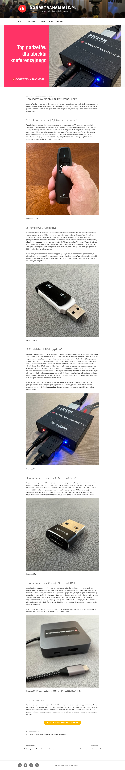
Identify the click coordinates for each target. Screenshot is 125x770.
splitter (54, 734)
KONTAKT (59, 21)
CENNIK (42, 21)
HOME (20, 21)
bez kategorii (34, 732)
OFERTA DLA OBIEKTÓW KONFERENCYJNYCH (62, 723)
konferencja (45, 734)
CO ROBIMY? (30, 21)
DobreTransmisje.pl (53, 8)
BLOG (51, 21)
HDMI (31, 734)
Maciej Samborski (52, 96)
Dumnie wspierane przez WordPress (66, 765)
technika (63, 734)
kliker (36, 734)
